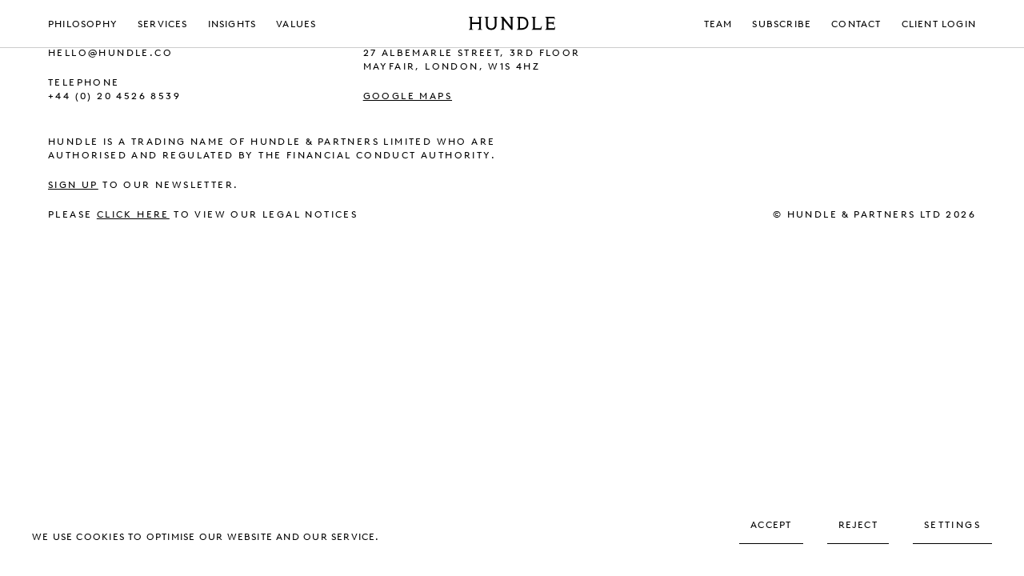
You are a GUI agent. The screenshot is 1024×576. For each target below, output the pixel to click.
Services (163, 24)
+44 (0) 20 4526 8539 (114, 96)
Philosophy (83, 24)
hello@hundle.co (110, 52)
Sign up (73, 184)
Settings (952, 524)
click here (133, 214)
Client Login (939, 24)
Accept (770, 524)
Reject (858, 524)
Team (718, 24)
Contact (856, 24)
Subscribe (781, 24)
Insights (232, 24)
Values (296, 24)
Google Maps (407, 96)
